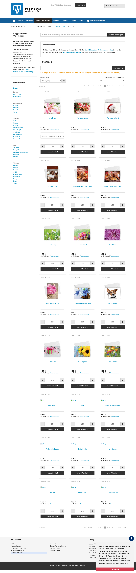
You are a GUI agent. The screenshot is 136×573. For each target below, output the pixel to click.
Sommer (16, 107)
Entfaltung (52, 245)
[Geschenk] (52, 349)
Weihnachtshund (113, 118)
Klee (82, 405)
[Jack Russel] (113, 290)
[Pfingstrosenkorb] (52, 290)
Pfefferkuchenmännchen (112, 186)
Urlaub (15, 123)
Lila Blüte (112, 245)
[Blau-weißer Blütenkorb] (82, 290)
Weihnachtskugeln (52, 449)
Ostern (15, 121)
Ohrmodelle (65, 21)
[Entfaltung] (52, 232)
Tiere (15, 183)
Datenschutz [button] (123, 563)
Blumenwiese (113, 361)
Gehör (15, 172)
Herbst (15, 110)
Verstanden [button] (115, 569)
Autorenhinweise (55, 548)
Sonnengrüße (83, 361)
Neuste (15, 88)
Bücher (20, 21)
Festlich (15, 167)
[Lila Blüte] (113, 232)
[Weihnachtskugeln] (52, 444)
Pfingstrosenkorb (52, 303)
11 (115, 86)
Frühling (15, 105)
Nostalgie (16, 154)
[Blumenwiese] (113, 349)
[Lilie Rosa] (52, 105)
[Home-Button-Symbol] (14, 20)
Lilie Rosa (52, 118)
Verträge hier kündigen (18, 548)
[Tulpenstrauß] (82, 232)
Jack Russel (112, 303)
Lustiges (16, 179)
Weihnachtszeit (18, 127)
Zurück (90, 86)
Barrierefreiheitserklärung (58, 546)
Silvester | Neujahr (19, 130)
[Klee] (82, 400)
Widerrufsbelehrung (17, 550)
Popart (15, 156)
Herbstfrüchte (83, 449)
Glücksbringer (18, 174)
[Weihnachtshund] (113, 105)
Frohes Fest (52, 186)
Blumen (15, 165)
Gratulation (16, 136)
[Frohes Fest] (52, 173)
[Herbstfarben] (113, 444)
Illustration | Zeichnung (20, 152)
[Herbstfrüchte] (82, 444)
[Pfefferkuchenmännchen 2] (82, 173)
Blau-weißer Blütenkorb (82, 303)
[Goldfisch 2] (52, 400)
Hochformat (17, 94)
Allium (52, 492)
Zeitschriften (29, 21)
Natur (15, 181)
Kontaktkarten (17, 134)
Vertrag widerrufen (17, 553)
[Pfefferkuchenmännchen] (113, 173)
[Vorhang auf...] (82, 487)
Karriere (73, 21)
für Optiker (16, 170)
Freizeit (15, 125)
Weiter (119, 86)
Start (85, 86)
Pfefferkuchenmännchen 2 (82, 186)
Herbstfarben (112, 449)
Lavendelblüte (113, 492)
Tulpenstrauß (82, 245)
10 (112, 86)
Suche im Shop (118, 68)
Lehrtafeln (56, 21)
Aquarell (16, 147)
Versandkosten (54, 129)
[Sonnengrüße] (82, 349)
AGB (12, 544)
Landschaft (17, 176)
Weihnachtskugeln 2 (112, 405)
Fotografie (16, 150)
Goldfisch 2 (52, 405)
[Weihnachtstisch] (82, 105)
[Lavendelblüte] (113, 487)
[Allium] (52, 487)
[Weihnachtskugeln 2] (113, 400)
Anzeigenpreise (55, 550)
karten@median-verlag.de (72, 52)
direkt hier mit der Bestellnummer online (99, 50)
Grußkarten (17, 132)
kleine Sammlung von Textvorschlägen (23, 70)
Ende (124, 86)
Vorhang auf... (82, 492)
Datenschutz (54, 544)
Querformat (17, 96)
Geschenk (52, 361)
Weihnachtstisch (83, 118)
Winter (15, 112)
